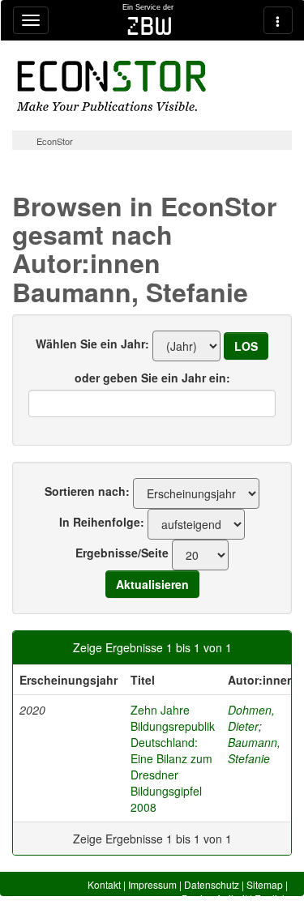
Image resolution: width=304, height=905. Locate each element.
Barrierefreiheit (214, 898)
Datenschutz (211, 884)
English (271, 898)
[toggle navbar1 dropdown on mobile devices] (31, 20)
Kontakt (104, 884)
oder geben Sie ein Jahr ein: (152, 377)
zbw (149, 26)
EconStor (54, 140)
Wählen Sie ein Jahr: (92, 343)
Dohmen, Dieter (251, 718)
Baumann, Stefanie (254, 750)
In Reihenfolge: (101, 522)
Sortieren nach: (87, 491)
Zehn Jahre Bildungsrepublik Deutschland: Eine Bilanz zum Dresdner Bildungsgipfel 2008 (173, 758)
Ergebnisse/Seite (122, 552)
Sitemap (264, 884)
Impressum (152, 884)
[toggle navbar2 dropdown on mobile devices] (278, 20)
